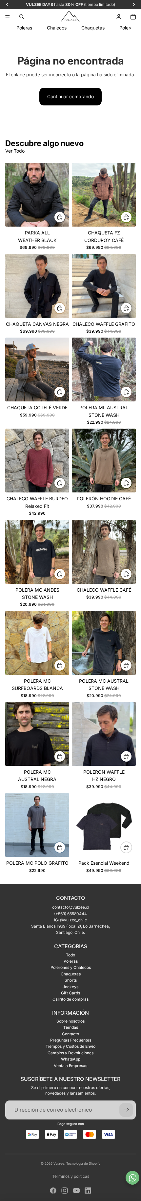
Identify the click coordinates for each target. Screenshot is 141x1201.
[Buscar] (21, 16)
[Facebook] (53, 1190)
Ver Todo (15, 151)
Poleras (71, 961)
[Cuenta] (118, 16)
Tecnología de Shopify (83, 1163)
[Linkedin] (88, 1190)
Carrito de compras (70, 999)
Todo (70, 954)
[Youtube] (76, 1190)
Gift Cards (70, 992)
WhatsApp (70, 1059)
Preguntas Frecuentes (70, 1040)
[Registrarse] (126, 1110)
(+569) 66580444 (70, 913)
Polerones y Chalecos (70, 967)
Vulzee (58, 1163)
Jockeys (70, 986)
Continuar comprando (70, 96)
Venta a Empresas (70, 1065)
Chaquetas (71, 973)
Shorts (71, 980)
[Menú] (7, 16)
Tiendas (70, 1027)
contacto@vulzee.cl (70, 907)
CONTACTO (70, 898)
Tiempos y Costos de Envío (70, 1046)
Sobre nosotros (70, 1021)
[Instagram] (65, 1190)
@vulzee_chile (73, 919)
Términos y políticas (70, 1176)
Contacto (70, 1033)
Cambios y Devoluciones (70, 1052)
